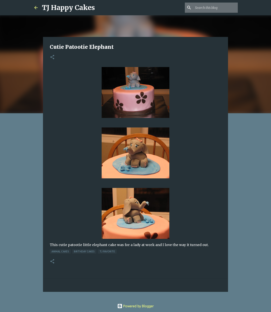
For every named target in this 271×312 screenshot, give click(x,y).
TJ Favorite (107, 251)
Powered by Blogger (138, 306)
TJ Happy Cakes (68, 7)
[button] (52, 57)
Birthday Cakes (84, 251)
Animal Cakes (60, 251)
